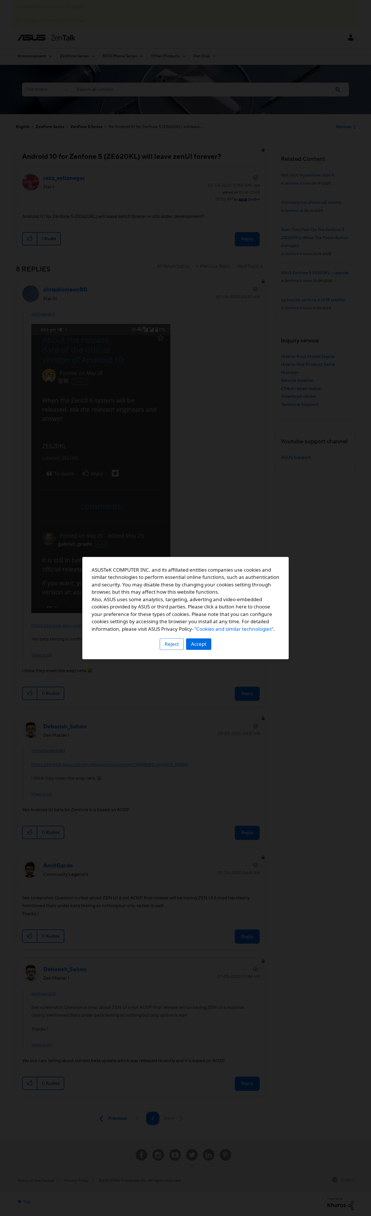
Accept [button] (198, 644)
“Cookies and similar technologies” (233, 629)
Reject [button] (172, 644)
